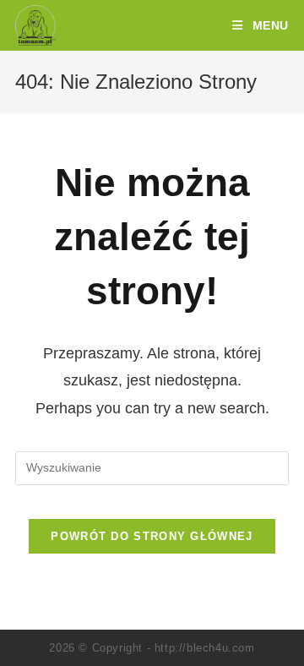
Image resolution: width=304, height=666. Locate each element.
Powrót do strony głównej (151, 536)
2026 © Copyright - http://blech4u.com (151, 647)
